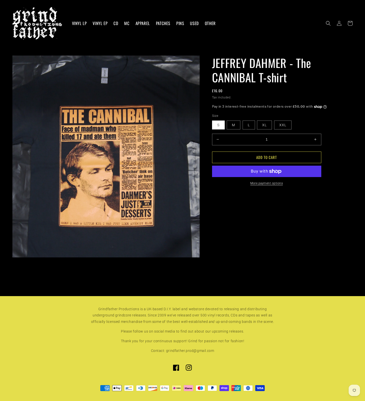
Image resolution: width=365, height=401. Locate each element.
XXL (282, 125)
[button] (328, 23)
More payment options (266, 183)
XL (264, 125)
